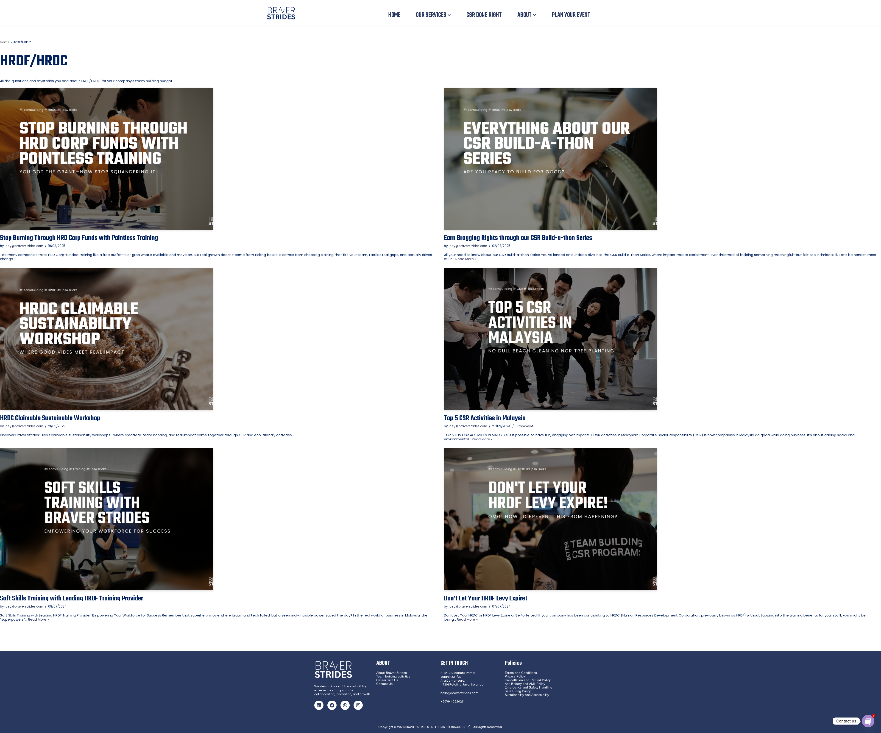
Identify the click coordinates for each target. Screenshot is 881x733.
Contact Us (384, 684)
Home (5, 42)
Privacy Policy (515, 676)
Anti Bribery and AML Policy (525, 684)
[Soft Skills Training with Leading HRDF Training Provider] (218, 519)
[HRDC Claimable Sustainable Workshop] (218, 339)
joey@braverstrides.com (24, 246)
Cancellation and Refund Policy (528, 680)
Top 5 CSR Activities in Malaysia (485, 418)
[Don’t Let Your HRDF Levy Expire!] (662, 519)
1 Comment (524, 426)
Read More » (465, 258)
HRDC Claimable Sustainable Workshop (50, 418)
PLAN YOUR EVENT (571, 15)
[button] (449, 15)
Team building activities (393, 676)
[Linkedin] (318, 705)
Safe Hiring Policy (518, 691)
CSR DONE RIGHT (484, 15)
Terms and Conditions (521, 673)
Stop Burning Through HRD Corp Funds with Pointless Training (79, 238)
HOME (394, 15)
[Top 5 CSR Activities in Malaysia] (662, 339)
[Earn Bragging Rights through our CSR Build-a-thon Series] (662, 159)
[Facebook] (332, 705)
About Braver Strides (391, 673)
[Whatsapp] (345, 705)
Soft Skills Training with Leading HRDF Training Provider (71, 598)
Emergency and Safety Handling (528, 687)
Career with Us (387, 680)
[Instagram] (358, 705)
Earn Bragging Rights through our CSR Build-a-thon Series (518, 238)
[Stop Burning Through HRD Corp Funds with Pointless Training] (218, 159)
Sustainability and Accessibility (527, 695)
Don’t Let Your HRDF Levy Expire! (485, 598)
